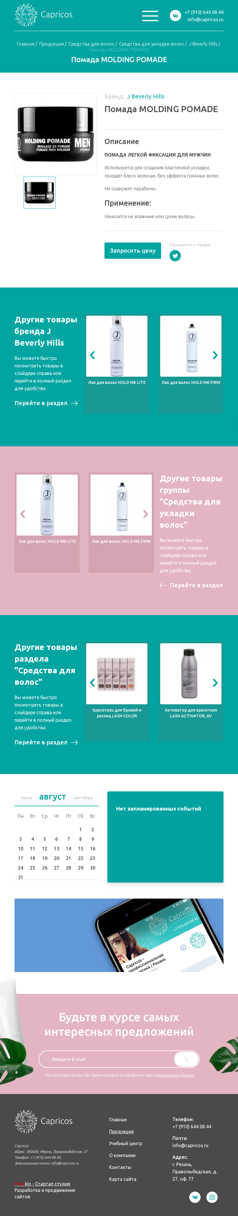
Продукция (51, 43)
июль (26, 797)
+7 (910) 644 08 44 (204, 12)
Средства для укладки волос (151, 43)
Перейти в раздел (41, 403)
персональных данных (174, 1075)
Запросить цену (133, 250)
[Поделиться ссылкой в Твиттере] (175, 255)
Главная (26, 43)
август (52, 796)
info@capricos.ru (205, 19)
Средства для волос (91, 43)
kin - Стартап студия (42, 1183)
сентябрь (83, 797)
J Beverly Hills (203, 43)
